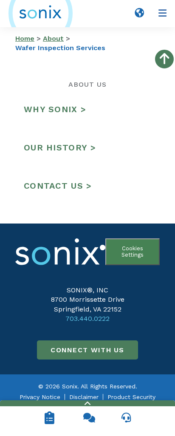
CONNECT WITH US (87, 350)
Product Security (131, 397)
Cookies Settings (132, 251)
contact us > (58, 186)
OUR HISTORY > (60, 147)
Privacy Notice (40, 397)
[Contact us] (87, 417)
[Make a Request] (49, 417)
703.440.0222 (87, 318)
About (53, 38)
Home (24, 38)
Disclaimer (84, 397)
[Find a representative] (125, 417)
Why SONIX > (55, 109)
